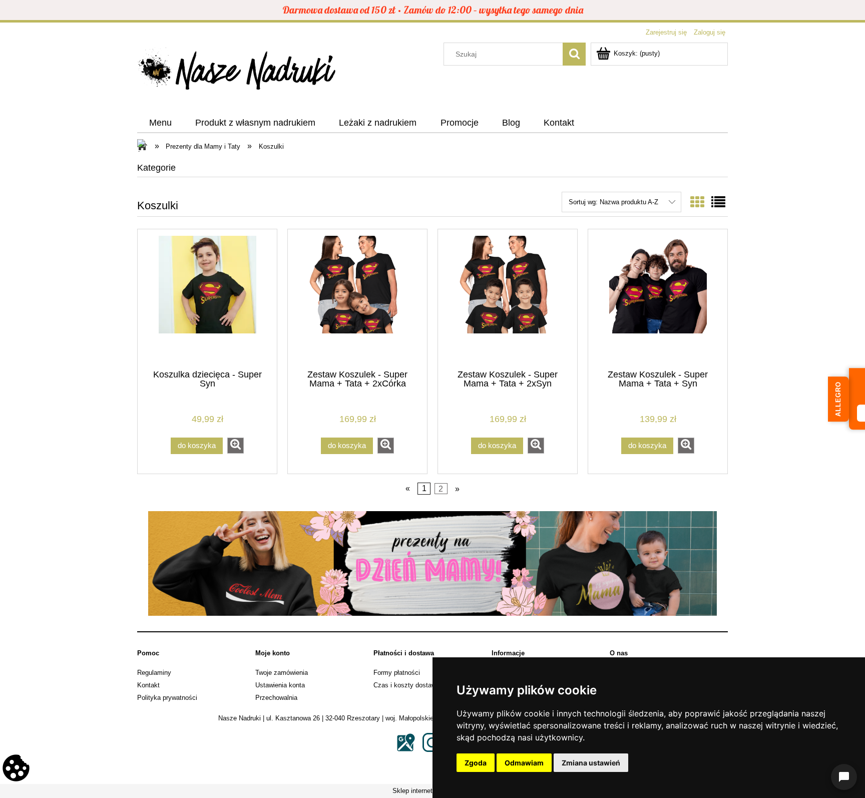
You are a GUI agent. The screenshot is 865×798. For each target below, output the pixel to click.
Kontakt (148, 685)
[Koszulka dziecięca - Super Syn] (207, 298)
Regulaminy (154, 672)
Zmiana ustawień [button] (591, 762)
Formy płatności (396, 672)
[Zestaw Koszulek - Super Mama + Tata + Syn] (658, 298)
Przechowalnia (276, 697)
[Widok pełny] (718, 202)
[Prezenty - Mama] (432, 563)
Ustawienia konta (280, 685)
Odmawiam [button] (524, 762)
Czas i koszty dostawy (406, 685)
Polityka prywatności (167, 697)
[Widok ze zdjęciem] (697, 202)
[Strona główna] (237, 71)
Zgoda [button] (476, 762)
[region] (432, 563)
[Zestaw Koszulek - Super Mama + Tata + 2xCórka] (357, 298)
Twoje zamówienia (281, 672)
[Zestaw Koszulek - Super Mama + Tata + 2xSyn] (508, 298)
